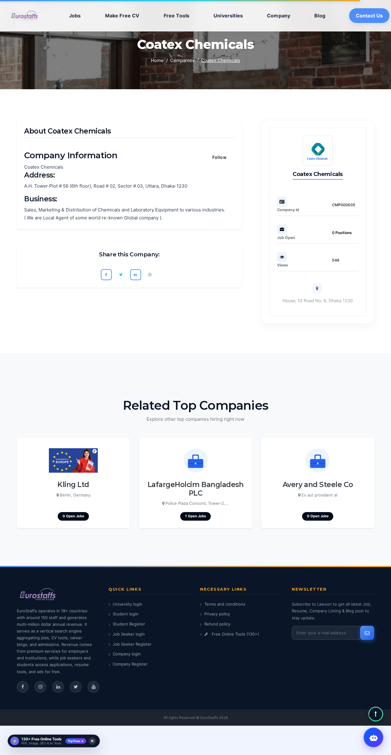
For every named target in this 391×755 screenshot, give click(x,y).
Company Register (130, 664)
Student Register (129, 623)
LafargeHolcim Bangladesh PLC (196, 489)
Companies (182, 60)
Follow (219, 157)
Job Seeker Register (132, 644)
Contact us (369, 16)
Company (278, 16)
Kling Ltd (73, 485)
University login (127, 604)
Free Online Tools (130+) (235, 634)
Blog (319, 16)
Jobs (75, 16)
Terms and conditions (224, 604)
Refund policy (217, 623)
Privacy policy (217, 613)
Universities (228, 16)
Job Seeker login (129, 634)
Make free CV (122, 16)
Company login (127, 653)
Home (157, 60)
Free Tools (177, 16)
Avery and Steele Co (318, 485)
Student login (125, 613)
